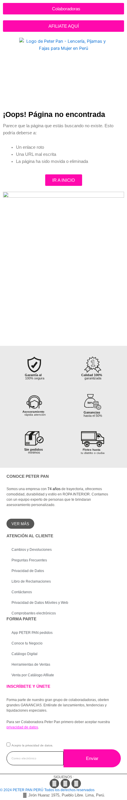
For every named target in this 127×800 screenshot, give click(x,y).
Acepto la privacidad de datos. (32, 745)
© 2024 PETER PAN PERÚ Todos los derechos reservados (47, 790)
